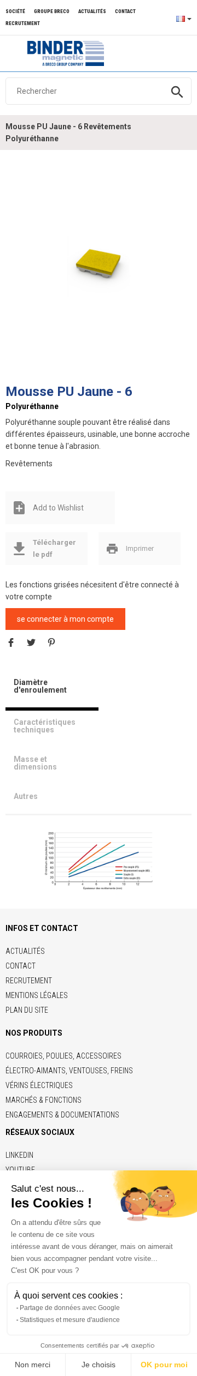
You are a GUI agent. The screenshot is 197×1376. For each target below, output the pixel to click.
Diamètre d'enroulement (40, 686)
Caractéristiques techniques (45, 726)
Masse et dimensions (35, 763)
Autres (26, 796)
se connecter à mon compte (65, 619)
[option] (98, 267)
